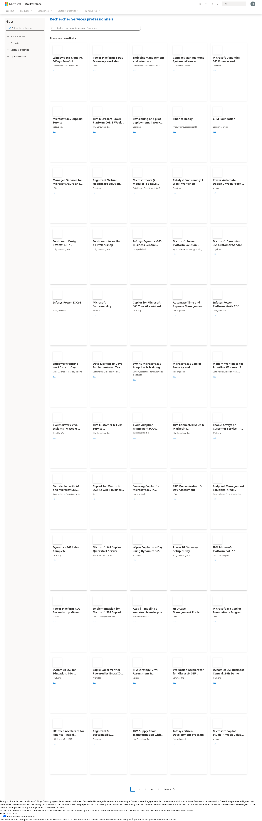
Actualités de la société (137, 810)
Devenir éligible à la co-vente (137, 804)
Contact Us (67, 819)
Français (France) (8, 813)
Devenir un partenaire (231, 801)
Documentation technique (117, 801)
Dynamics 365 (45, 810)
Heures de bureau (73, 801)
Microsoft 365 (59, 810)
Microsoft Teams (97, 810)
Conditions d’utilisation (110, 819)
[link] (68, 72)
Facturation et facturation (206, 801)
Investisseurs (187, 810)
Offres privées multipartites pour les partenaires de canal (36, 807)
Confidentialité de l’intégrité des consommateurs (24, 819)
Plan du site (55, 819)
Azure (34, 810)
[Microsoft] (13, 4)
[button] (52, 28)
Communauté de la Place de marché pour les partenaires (181, 804)
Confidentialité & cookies (85, 819)
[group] (54, 70)
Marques (127, 819)
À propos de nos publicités (145, 819)
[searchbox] (28, 28)
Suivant (168, 789)
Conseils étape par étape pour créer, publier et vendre (95, 804)
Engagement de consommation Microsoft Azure (169, 801)
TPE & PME (112, 810)
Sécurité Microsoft (22, 810)
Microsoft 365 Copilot (78, 810)
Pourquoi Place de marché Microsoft (18, 801)
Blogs (40, 801)
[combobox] (96, 28)
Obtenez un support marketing (25, 804)
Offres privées (138, 801)
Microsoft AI (6, 810)
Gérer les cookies (167, 819)
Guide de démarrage (93, 801)
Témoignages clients (53, 801)
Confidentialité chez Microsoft (165, 810)
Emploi (122, 810)
